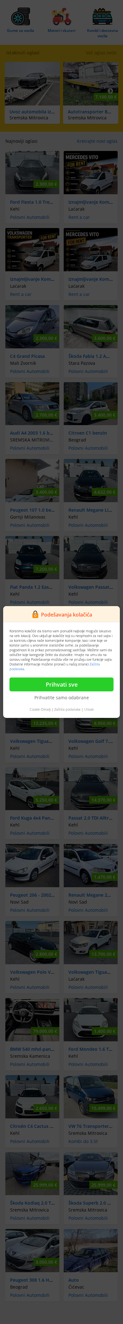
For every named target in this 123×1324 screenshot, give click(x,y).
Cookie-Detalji (40, 709)
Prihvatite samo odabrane (61, 698)
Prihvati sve (62, 684)
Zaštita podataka (67, 709)
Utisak (89, 709)
